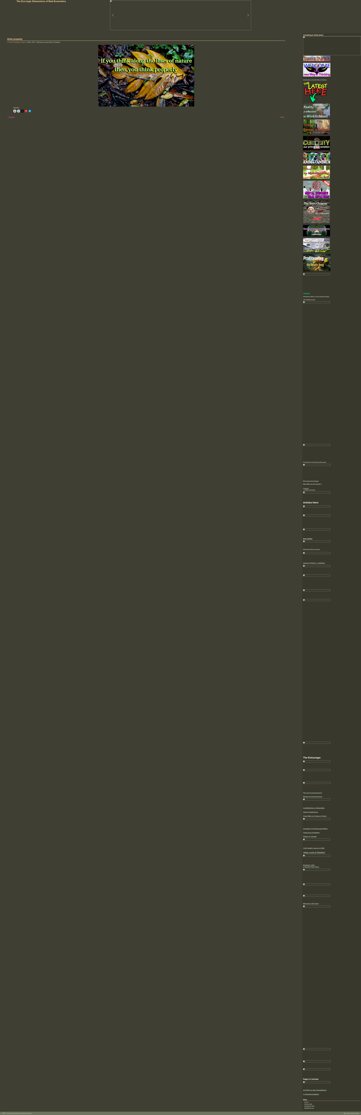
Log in (306, 1102)
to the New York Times (311, 867)
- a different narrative (309, 490)
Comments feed (309, 1106)
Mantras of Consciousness (312, 796)
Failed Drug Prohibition (311, 833)
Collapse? (306, 488)
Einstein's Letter (309, 865)
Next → (283, 117)
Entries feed (308, 1104)
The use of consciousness (312, 793)
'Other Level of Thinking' (314, 852)
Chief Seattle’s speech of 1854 (313, 848)
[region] (180, 15)
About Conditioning (310, 812)
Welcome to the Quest (311, 903)
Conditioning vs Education (314, 808)
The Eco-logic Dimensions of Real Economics (19, 1113)
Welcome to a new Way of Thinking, (48, 42)
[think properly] (146, 75)
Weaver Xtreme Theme (352, 1113)
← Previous (11, 117)
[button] (112, 15)
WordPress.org (309, 1108)
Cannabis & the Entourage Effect (315, 829)
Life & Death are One (309, 299)
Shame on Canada (310, 836)
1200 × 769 (31, 42)
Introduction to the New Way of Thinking (315, 80)
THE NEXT (306, 293)
